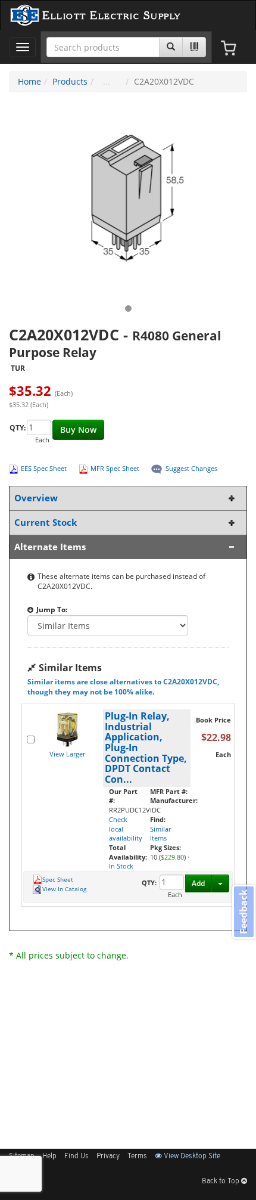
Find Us (76, 1156)
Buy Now (78, 429)
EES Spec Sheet (44, 468)
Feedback (243, 911)
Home (29, 81)
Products (70, 81)
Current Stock (45, 522)
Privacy (108, 1156)
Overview (36, 498)
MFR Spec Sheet (114, 468)
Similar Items (160, 833)
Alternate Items (50, 547)
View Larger (67, 753)
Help (49, 1156)
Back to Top (221, 1181)
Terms (137, 1156)
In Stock (121, 865)
